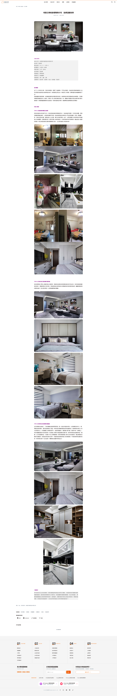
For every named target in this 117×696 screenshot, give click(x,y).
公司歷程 (89, 650)
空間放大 (37, 611)
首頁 (17, 6)
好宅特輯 (25, 6)
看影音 (58, 2)
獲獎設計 (18, 648)
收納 (42, 611)
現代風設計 (19, 657)
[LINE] (69, 690)
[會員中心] (115, 2)
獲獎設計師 (37, 650)
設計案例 (46, 2)
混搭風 (27, 611)
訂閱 (68, 672)
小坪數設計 (54, 657)
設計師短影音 (54, 650)
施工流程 (71, 657)
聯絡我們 (89, 655)
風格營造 (71, 653)
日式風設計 (19, 660)
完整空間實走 (54, 648)
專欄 (63, 2)
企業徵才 (89, 653)
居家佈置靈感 (54, 653)
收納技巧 (71, 650)
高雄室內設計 (37, 657)
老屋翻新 (32, 611)
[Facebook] (60, 690)
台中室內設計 (37, 655)
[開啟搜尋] (112, 2)
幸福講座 (74, 2)
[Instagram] (63, 690)
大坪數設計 (54, 655)
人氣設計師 (37, 648)
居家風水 (71, 648)
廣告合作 (87, 672)
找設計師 (52, 2)
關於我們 (89, 648)
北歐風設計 (19, 655)
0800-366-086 (23, 672)
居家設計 (21, 6)
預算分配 (71, 655)
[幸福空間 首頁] (5, 2)
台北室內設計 (37, 653)
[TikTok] (72, 690)
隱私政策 (89, 657)
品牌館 (67, 2)
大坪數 (18, 653)
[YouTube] (66, 690)
